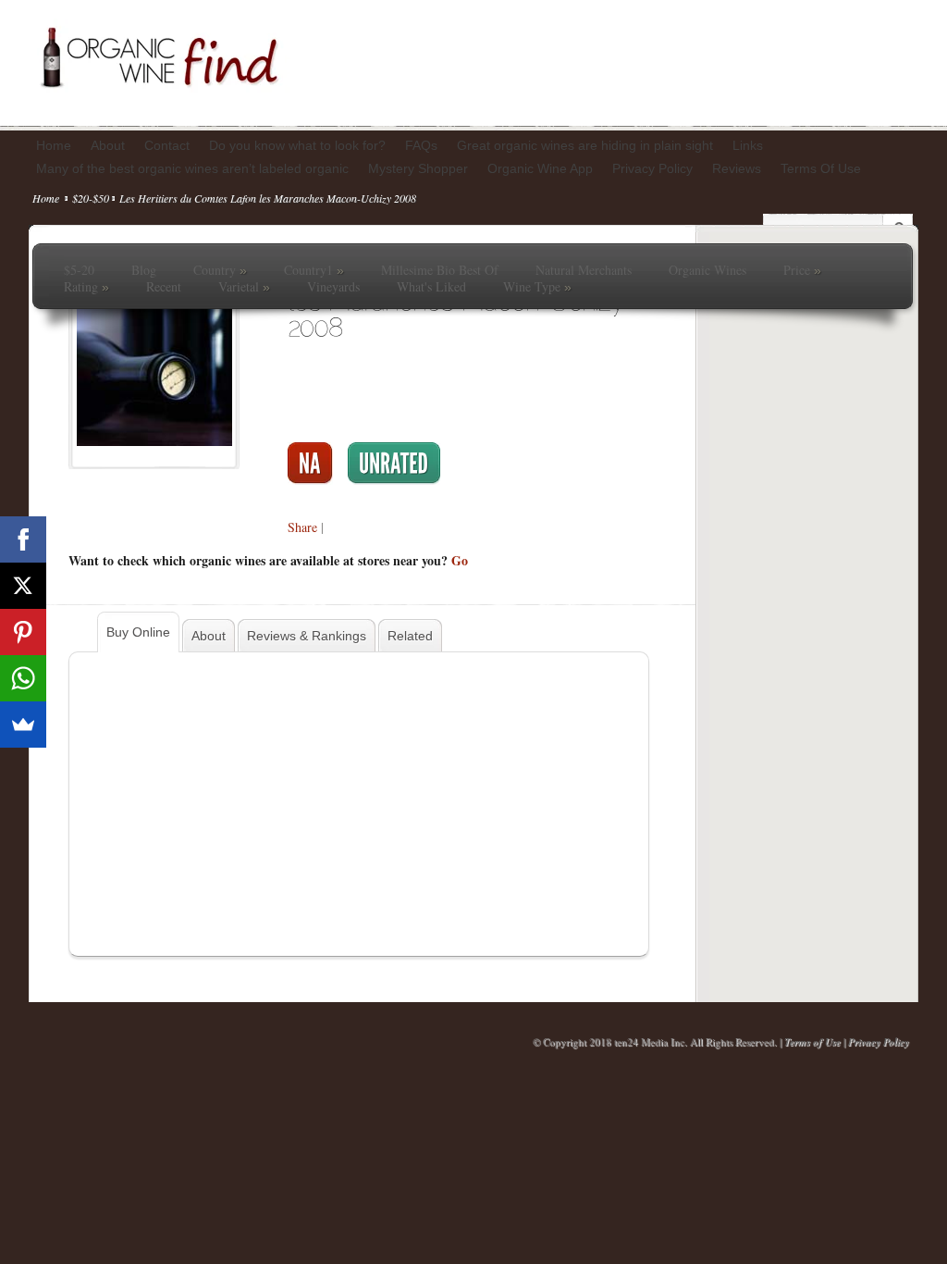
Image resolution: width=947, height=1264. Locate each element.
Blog (143, 270)
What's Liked (431, 287)
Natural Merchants (583, 270)
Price (802, 270)
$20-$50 (90, 198)
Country (220, 270)
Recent (163, 287)
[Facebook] (23, 539)
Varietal (244, 287)
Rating (86, 287)
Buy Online (138, 632)
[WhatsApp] (23, 678)
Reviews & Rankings (306, 635)
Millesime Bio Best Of (439, 270)
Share (302, 527)
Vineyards (333, 287)
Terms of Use (812, 1042)
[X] (23, 586)
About (208, 635)
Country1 (314, 270)
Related (410, 635)
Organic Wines (707, 270)
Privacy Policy (878, 1042)
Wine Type (537, 287)
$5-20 (79, 270)
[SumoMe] (23, 724)
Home (45, 198)
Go (459, 560)
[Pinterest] (23, 632)
